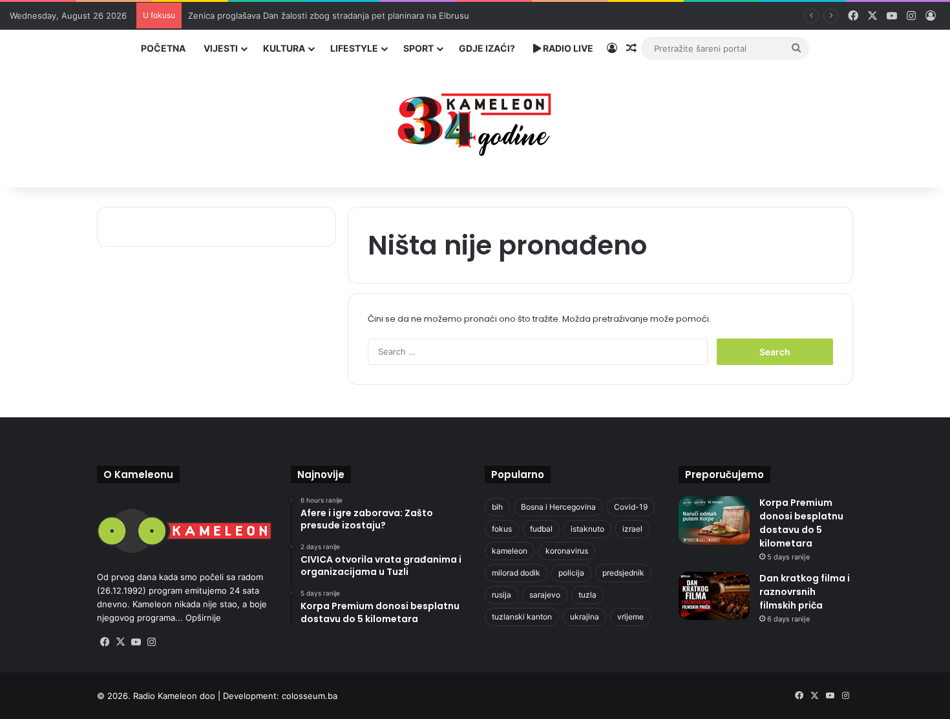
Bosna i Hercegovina (558, 507)
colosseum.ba (309, 696)
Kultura (284, 48)
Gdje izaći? (487, 48)
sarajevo (544, 594)
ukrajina (584, 616)
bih (497, 507)
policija (571, 573)
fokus (502, 529)
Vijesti (221, 48)
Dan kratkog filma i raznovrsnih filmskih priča (804, 592)
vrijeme (630, 616)
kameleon (509, 551)
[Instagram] (151, 642)
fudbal (541, 529)
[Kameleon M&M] (475, 121)
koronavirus (566, 551)
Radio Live (567, 48)
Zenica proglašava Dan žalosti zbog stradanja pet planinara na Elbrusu (328, 15)
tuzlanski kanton (522, 616)
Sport (418, 48)
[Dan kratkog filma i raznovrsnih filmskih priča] (714, 596)
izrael (632, 529)
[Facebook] (104, 642)
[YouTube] (135, 642)
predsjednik (623, 573)
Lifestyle (354, 48)
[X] (120, 642)
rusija (501, 594)
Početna (163, 48)
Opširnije (203, 617)
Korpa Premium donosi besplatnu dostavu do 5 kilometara (801, 523)
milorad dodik (516, 573)
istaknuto (587, 529)
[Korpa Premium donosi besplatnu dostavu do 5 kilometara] (714, 520)
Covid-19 (631, 507)
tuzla (587, 594)
